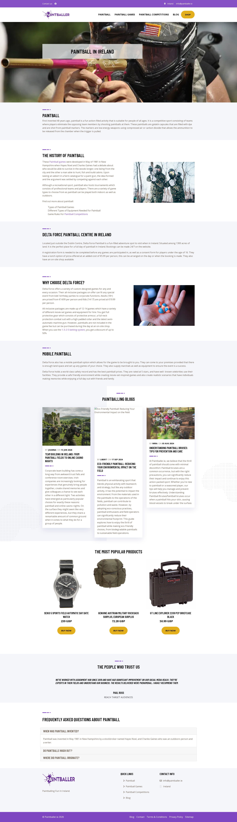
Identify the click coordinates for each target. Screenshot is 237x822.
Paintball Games (125, 14)
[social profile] (55, 3)
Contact (140, 816)
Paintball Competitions (154, 14)
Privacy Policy (176, 816)
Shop (188, 14)
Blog (176, 14)
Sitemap (189, 816)
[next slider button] (177, 687)
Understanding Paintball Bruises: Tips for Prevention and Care (168, 449)
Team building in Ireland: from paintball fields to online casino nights (64, 457)
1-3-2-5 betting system (73, 329)
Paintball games (57, 161)
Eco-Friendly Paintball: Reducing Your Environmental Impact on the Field (116, 467)
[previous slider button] (60, 687)
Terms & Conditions (157, 816)
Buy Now (66, 630)
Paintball (104, 14)
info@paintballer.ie (184, 3)
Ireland (170, 3)
